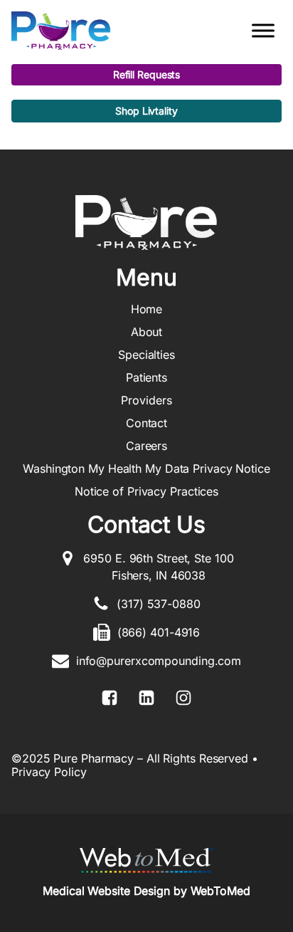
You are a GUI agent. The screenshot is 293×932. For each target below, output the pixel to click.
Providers (146, 400)
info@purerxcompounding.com (158, 661)
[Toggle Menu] (263, 30)
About (147, 331)
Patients (146, 377)
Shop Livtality (146, 111)
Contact (146, 423)
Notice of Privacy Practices (146, 491)
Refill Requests (147, 74)
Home (147, 309)
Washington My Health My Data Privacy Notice (146, 468)
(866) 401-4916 (159, 632)
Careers (146, 445)
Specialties (146, 354)
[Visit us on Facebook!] (109, 697)
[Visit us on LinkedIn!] (146, 697)
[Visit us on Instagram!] (183, 697)
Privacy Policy (49, 772)
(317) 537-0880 (159, 604)
